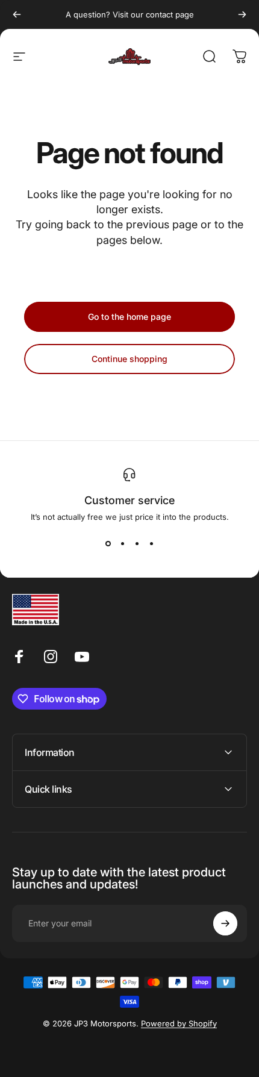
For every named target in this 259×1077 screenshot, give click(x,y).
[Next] (242, 14)
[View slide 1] (108, 543)
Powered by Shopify (179, 1023)
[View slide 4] (151, 543)
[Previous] (17, 14)
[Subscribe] (225, 923)
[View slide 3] (137, 543)
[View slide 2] (122, 543)
